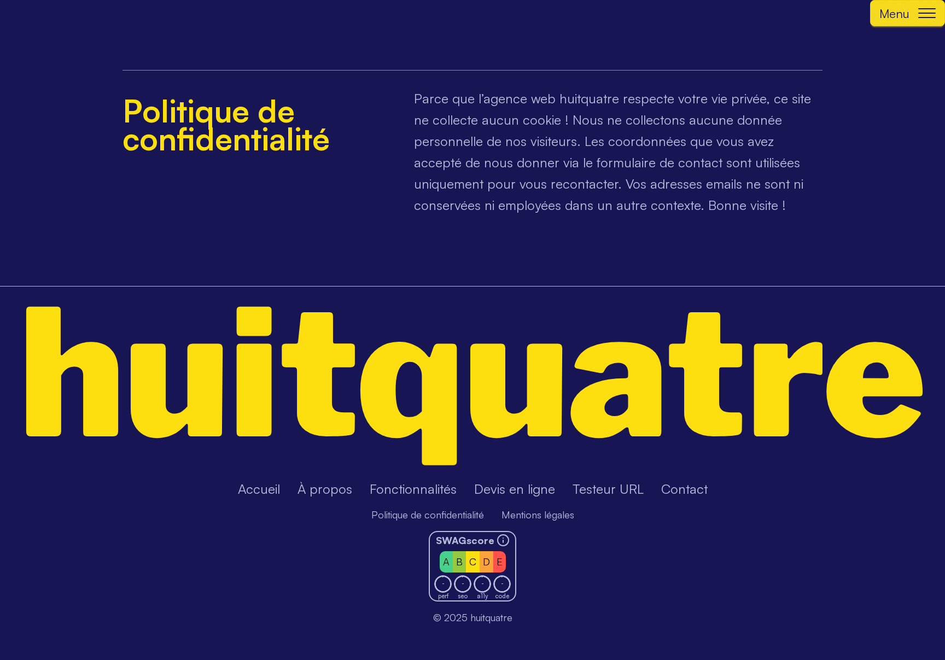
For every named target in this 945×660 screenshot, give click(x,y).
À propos (325, 489)
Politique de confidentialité (427, 515)
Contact (684, 489)
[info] (503, 540)
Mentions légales (537, 515)
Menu (894, 13)
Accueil (259, 489)
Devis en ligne (514, 489)
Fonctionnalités (413, 489)
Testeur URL (608, 489)
